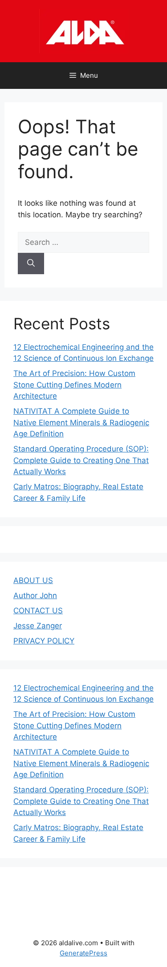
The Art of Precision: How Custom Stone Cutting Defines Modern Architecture (74, 384)
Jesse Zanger (37, 625)
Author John (35, 595)
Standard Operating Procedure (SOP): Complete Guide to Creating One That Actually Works (81, 460)
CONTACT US (38, 610)
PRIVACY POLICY (43, 640)
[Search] (31, 263)
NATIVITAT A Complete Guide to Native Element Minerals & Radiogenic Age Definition (81, 422)
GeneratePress (83, 953)
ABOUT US (33, 580)
